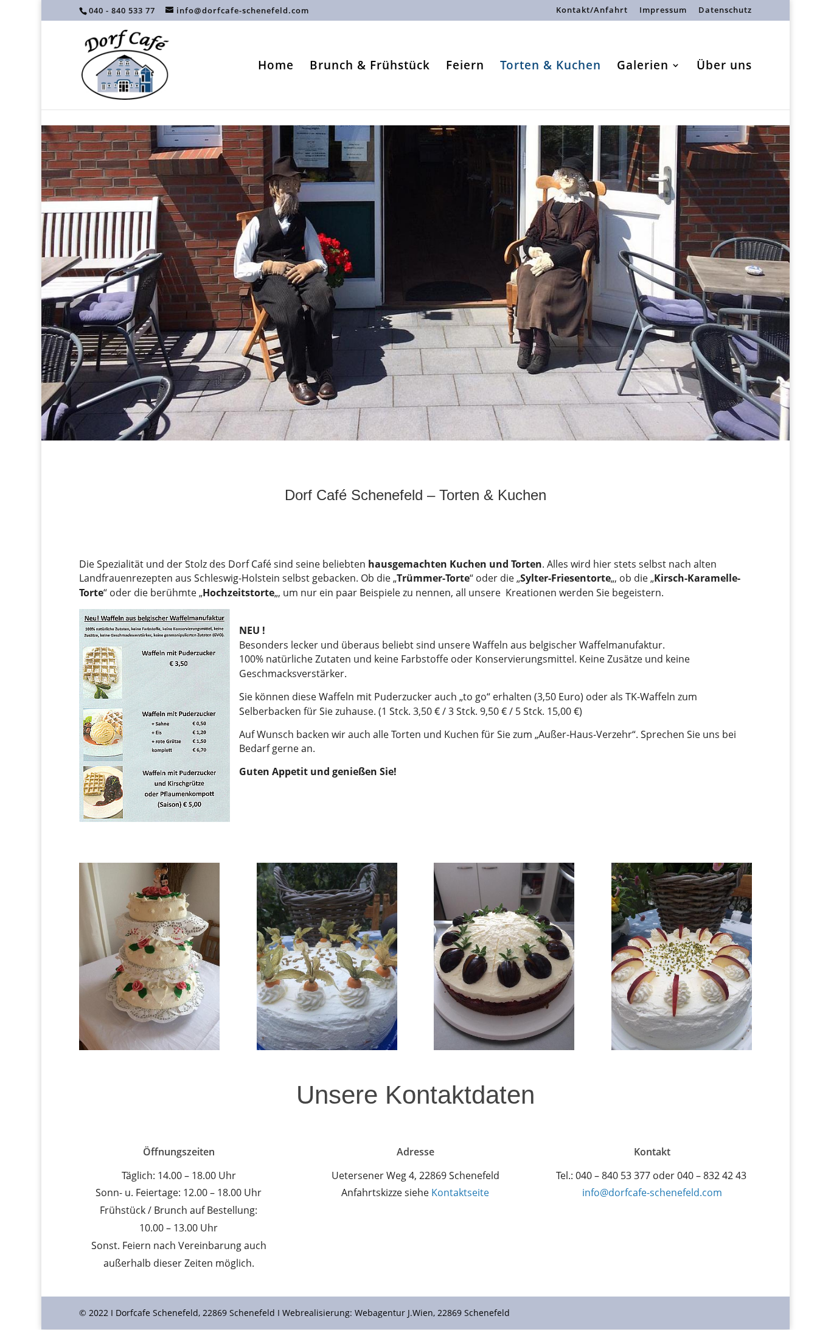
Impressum (663, 10)
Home (276, 67)
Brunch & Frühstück (370, 67)
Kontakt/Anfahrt (592, 10)
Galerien (643, 67)
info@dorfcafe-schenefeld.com (652, 1192)
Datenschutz (725, 10)
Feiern (465, 67)
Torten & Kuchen (550, 67)
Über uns (724, 67)
